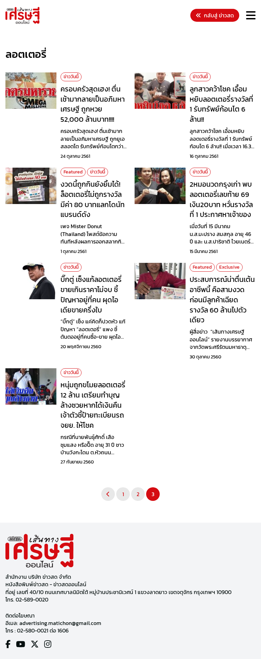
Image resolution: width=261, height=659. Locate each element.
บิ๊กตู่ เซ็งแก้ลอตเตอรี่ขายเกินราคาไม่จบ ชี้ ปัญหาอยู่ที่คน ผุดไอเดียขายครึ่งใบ (91, 294)
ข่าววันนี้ (71, 76)
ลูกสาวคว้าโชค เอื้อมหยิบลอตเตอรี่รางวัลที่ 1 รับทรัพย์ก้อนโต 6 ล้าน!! (221, 104)
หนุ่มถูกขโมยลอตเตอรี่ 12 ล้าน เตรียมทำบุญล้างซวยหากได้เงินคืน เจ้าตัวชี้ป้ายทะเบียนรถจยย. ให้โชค (92, 405)
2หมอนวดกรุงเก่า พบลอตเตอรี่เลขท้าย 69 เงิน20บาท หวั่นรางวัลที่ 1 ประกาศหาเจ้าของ (221, 199)
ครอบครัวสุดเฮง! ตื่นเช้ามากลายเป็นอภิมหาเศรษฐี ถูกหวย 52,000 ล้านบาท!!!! (92, 104)
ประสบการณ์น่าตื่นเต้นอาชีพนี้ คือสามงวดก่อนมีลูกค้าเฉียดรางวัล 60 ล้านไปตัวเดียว (222, 299)
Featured (73, 171)
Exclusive (229, 267)
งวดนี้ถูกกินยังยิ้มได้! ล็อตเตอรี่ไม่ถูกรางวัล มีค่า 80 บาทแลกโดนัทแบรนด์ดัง (92, 199)
